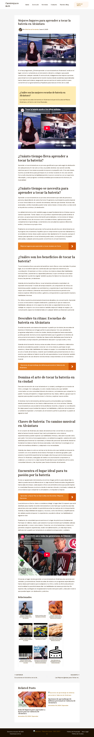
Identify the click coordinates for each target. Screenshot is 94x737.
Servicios (45, 5)
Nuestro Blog (64, 5)
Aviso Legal (85, 731)
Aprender (35, 716)
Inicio (27, 5)
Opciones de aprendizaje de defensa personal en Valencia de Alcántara (61, 701)
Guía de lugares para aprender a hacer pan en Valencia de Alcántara (31, 711)
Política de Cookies (78, 734)
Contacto (54, 5)
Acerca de (35, 5)
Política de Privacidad (73, 731)
